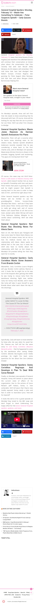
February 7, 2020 (17, 331)
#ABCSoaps (11, 309)
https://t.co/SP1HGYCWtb (17, 324)
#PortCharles (12, 311)
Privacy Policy (26, 594)
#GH (7, 306)
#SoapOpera (22, 311)
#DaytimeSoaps (12, 316)
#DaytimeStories (23, 319)
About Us (22, 592)
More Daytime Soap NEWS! (11, 509)
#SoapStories (17, 321)
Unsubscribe (17, 597)
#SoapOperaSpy (10, 319)
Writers (28, 592)
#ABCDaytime (21, 309)
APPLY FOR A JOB (9, 594)
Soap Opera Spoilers (13, 592)
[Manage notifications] (3, 601)
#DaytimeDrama (22, 314)
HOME (5, 592)
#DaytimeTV (10, 314)
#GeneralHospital (22, 306)
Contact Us (18, 594)
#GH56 (12, 306)
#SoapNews (23, 316)
